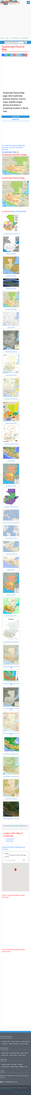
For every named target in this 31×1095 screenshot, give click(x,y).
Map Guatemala (11, 569)
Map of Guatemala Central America (11, 522)
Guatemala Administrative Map (11, 399)
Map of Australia (13, 1043)
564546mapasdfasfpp (11, 253)
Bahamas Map (6, 1041)
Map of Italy (5, 1055)
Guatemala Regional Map (11, 423)
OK (24, 860)
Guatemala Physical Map (11, 309)
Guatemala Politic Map (11, 485)
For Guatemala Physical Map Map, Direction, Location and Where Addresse (13, 147)
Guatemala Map (9, 152)
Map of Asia (3, 1059)
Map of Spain (22, 1055)
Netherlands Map (14, 1053)
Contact (2, 1071)
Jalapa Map (9, 841)
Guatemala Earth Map (11, 288)
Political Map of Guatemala (11, 798)
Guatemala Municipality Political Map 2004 (11, 734)
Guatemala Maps (11, 460)
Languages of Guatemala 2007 (11, 506)
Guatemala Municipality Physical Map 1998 (11, 684)
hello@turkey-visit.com (11, 1082)
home (2, 38)
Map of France (24, 1053)
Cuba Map (4, 1043)
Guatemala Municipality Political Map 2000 (11, 709)
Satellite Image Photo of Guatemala (11, 818)
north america (15, 38)
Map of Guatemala (18, 211)
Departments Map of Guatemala (11, 233)
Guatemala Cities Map (11, 275)
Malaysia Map (14, 1066)
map (7, 38)
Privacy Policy (4, 1089)
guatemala (24, 38)
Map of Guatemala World (11, 538)
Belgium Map (5, 1053)
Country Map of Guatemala (11, 554)
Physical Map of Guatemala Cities (11, 776)
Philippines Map (23, 1066)
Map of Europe (4, 1048)
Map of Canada (15, 1041)
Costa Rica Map (24, 1043)
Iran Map (14, 1064)
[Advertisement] (15, 20)
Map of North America (6, 1036)
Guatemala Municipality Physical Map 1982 (11, 667)
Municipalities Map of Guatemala (11, 642)
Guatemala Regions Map (11, 375)
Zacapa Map (10, 839)
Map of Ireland (13, 1055)
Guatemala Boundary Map (11, 351)
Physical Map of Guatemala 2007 (11, 754)
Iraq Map (20, 1064)
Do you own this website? (10, 860)
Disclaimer (11, 1089)
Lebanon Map (5, 1066)
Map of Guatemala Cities (11, 615)
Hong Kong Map (6, 1064)
